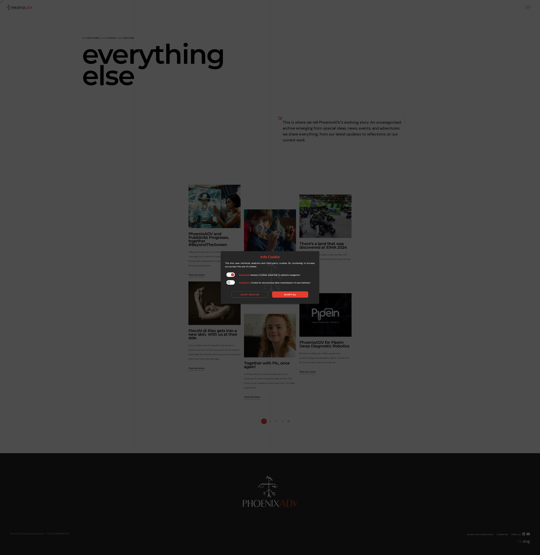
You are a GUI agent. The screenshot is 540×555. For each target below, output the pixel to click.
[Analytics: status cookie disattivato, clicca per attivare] (230, 282)
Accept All (290, 294)
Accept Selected (249, 294)
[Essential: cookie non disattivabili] (230, 275)
